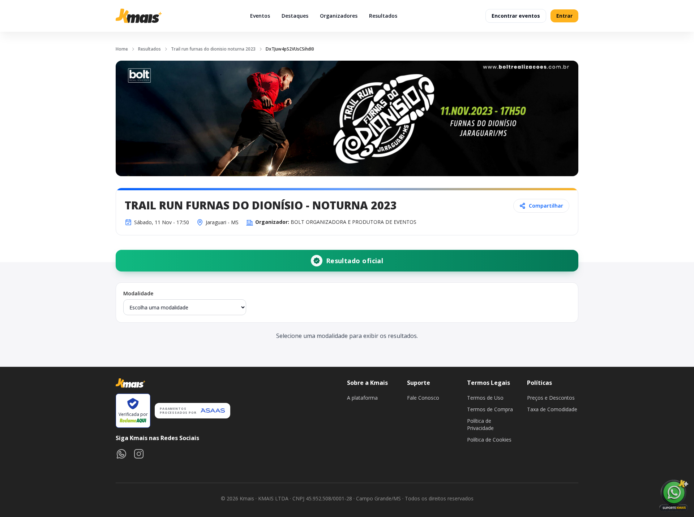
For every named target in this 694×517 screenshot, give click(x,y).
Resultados (383, 15)
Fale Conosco (423, 397)
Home (122, 49)
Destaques (295, 15)
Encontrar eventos (516, 15)
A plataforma (362, 397)
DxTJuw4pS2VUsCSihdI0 (290, 49)
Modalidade (138, 293)
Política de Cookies (489, 439)
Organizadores (338, 15)
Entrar (564, 15)
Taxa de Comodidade (552, 409)
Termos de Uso (485, 397)
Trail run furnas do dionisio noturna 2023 (213, 49)
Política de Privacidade (480, 424)
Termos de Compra (490, 409)
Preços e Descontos (551, 397)
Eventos (260, 15)
